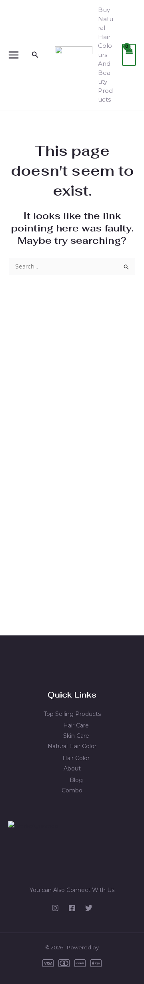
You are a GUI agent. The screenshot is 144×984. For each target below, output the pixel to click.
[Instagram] (55, 907)
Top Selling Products (72, 713)
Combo (72, 790)
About (72, 768)
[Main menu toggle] (13, 55)
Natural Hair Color (72, 746)
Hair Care (76, 725)
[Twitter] (88, 907)
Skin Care (76, 735)
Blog (76, 780)
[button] (35, 55)
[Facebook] (72, 907)
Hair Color (76, 758)
